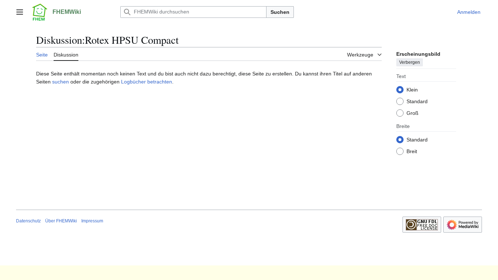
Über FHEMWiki (61, 220)
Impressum (92, 220)
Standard (417, 101)
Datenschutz (28, 220)
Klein (412, 90)
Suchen (280, 12)
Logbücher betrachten (146, 82)
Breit (411, 151)
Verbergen (409, 62)
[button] (20, 12)
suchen (60, 82)
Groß (412, 113)
